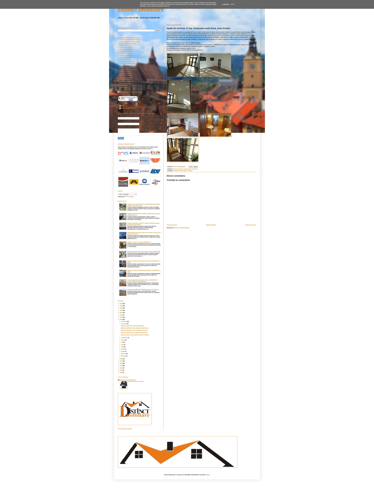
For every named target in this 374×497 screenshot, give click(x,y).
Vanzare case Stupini (125, 83)
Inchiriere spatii (182, 169)
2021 (121, 315)
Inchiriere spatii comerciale (126, 61)
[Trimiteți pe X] (193, 167)
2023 (121, 310)
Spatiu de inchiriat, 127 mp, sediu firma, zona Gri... (134, 330)
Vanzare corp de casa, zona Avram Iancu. (132, 325)
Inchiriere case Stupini (125, 57)
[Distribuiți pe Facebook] (195, 167)
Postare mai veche (250, 225)
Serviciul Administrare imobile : (136, 381)
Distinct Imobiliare (141, 9)
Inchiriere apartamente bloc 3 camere (129, 39)
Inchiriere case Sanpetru (126, 55)
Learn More (225, 4)
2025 (121, 306)
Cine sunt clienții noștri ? (126, 144)
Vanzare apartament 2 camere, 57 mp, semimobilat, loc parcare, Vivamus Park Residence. (142, 280)
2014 (121, 368)
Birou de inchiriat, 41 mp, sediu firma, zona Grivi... (134, 332)
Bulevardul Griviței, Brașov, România (182, 170)
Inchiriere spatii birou (192, 169)
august (123, 340)
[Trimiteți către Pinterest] (197, 167)
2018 (121, 359)
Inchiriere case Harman (125, 51)
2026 (121, 303)
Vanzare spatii (123, 85)
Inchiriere (175, 169)
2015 (121, 365)
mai (122, 347)
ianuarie (123, 356)
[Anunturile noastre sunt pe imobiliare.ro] (129, 92)
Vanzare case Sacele (125, 79)
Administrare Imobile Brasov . (128, 380)
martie (123, 351)
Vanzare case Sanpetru (125, 81)
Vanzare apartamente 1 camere (128, 63)
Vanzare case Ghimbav (125, 75)
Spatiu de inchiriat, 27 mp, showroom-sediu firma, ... (135, 328)
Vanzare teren (123, 87)
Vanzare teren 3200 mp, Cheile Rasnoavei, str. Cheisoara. (143, 289)
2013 (121, 370)
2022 (121, 312)
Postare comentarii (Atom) (182, 227)
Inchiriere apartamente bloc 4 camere (129, 41)
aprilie (123, 349)
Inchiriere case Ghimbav (126, 49)
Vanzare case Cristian (125, 73)
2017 (121, 361)
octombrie (124, 323)
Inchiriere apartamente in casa (127, 43)
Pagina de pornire (211, 225)
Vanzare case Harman (125, 77)
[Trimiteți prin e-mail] (190, 167)
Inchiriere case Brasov (125, 45)
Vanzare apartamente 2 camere (128, 65)
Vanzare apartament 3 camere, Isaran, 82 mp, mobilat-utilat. (143, 251)
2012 (121, 372)
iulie (122, 342)
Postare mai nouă (172, 225)
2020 (121, 317)
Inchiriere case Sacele (125, 53)
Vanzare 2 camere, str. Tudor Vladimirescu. (139, 242)
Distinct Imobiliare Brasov (128, 108)
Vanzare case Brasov (125, 71)
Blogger (207, 474)
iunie (122, 344)
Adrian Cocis (124, 105)
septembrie (124, 337)
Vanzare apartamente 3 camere (128, 67)
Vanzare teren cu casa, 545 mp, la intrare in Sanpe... (135, 335)
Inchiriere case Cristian (125, 47)
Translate (131, 196)
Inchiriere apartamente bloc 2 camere (129, 37)
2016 (121, 363)
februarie (123, 353)
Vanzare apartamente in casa (127, 69)
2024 (121, 308)
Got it (233, 4)
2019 (121, 319)
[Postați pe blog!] (191, 167)
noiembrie (124, 321)
